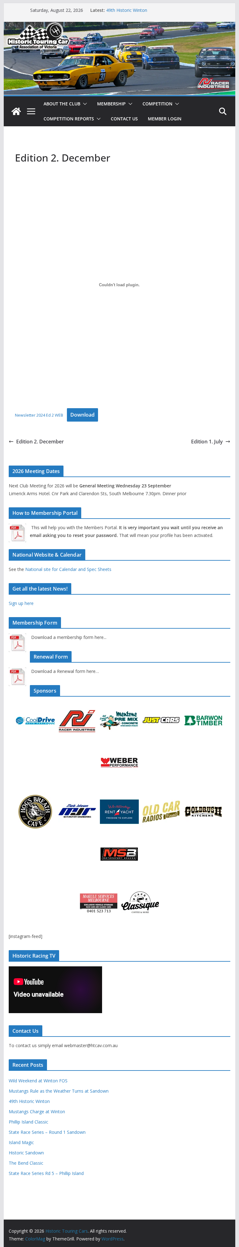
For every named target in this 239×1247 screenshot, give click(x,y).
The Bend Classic (26, 1163)
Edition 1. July (207, 441)
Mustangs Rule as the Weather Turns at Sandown (59, 1091)
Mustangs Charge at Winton (37, 1111)
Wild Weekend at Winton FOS (38, 1081)
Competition (157, 104)
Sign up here (21, 603)
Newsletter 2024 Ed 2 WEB (39, 415)
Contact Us (124, 119)
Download (82, 414)
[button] (83, 103)
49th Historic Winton (126, 10)
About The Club (62, 104)
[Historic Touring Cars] (16, 111)
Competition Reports (69, 119)
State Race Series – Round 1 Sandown (47, 1132)
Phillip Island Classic (28, 1122)
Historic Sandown (26, 1153)
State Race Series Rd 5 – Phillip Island (46, 1173)
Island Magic (21, 1142)
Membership (111, 104)
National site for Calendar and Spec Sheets (68, 569)
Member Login (164, 119)
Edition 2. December (40, 441)
